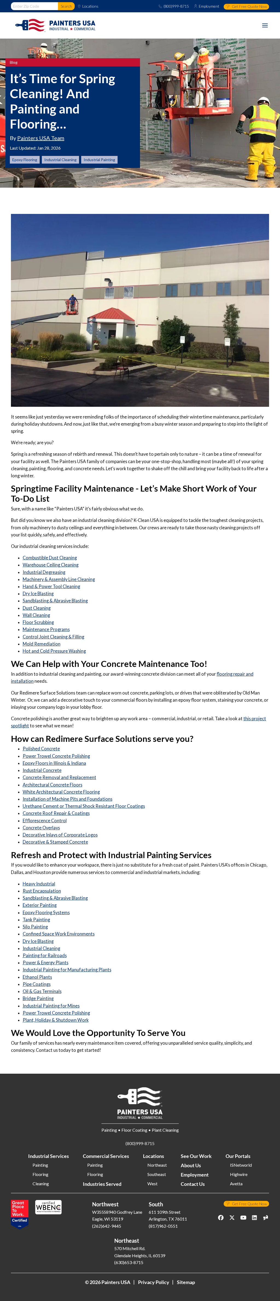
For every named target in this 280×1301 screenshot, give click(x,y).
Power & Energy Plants (45, 962)
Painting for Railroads (45, 955)
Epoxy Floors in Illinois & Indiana (54, 763)
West (152, 1183)
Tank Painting (36, 919)
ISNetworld (241, 1165)
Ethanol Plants (37, 977)
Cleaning (41, 1183)
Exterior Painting (40, 905)
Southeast (156, 1174)
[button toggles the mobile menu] (265, 25)
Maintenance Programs (46, 629)
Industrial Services (48, 1156)
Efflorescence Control (45, 820)
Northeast (157, 1165)
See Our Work (196, 1156)
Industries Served (102, 1183)
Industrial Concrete (42, 770)
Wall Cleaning (36, 615)
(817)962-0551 (163, 1226)
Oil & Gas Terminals (42, 991)
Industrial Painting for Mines (51, 1005)
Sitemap (186, 1282)
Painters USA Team (40, 138)
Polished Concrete (41, 748)
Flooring (40, 1174)
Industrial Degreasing (44, 572)
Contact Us (193, 1183)
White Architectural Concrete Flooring (61, 791)
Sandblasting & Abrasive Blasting (55, 600)
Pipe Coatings (37, 984)
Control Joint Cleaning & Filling (53, 636)
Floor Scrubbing (38, 622)
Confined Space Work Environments (59, 933)
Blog (14, 62)
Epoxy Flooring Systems (46, 912)
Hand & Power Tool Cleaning (51, 586)
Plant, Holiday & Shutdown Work (56, 1020)
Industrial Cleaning (60, 159)
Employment (209, 6)
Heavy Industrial (39, 883)
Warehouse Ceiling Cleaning (50, 564)
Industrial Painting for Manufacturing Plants (67, 969)
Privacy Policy (153, 1282)
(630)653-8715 (128, 1262)
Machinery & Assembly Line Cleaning (59, 579)
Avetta (236, 1183)
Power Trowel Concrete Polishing (56, 756)
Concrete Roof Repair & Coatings (56, 813)
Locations (90, 6)
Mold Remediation (41, 643)
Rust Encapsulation (42, 890)
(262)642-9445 (106, 1226)
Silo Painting (35, 926)
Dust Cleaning (37, 608)
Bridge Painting (38, 998)
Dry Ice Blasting (38, 593)
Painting (40, 1165)
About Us (191, 1165)
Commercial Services (106, 1156)
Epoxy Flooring (24, 159)
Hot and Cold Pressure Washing (54, 651)
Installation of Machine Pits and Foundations (67, 798)
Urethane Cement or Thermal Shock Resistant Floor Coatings (84, 806)
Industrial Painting (99, 159)
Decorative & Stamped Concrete (55, 841)
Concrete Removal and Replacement (59, 777)
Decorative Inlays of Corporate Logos (60, 834)
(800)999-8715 (176, 6)
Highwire (238, 1174)
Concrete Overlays (41, 827)
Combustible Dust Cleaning (50, 557)
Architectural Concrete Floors (52, 784)
